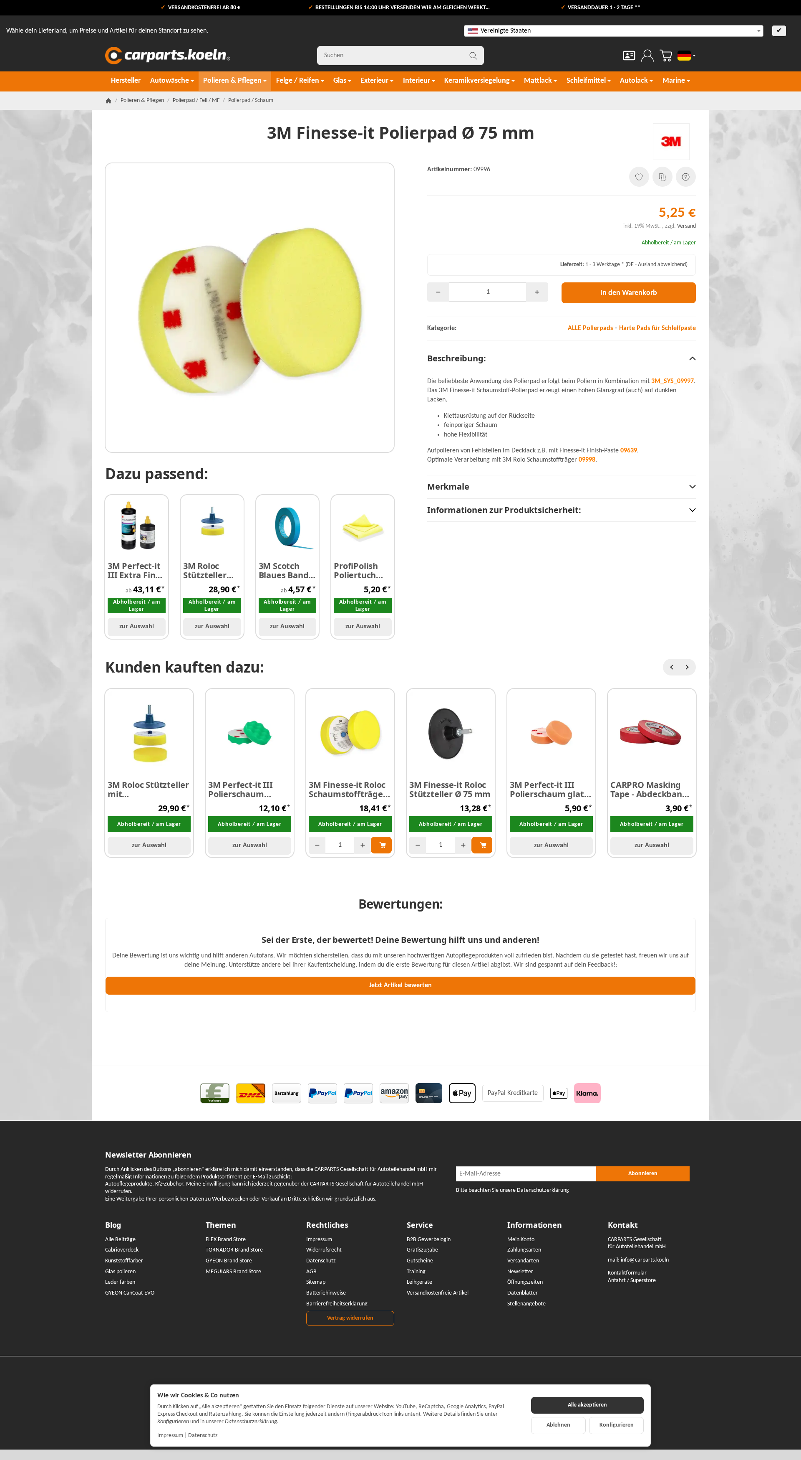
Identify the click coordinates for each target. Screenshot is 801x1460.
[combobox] (613, 31)
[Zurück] (671, 667)
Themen (221, 1225)
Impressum (170, 1435)
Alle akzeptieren (587, 1405)
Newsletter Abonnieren (148, 1155)
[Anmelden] (647, 55)
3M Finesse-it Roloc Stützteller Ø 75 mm (450, 789)
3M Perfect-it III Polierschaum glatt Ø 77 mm (548, 789)
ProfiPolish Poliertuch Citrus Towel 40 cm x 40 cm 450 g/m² (361, 570)
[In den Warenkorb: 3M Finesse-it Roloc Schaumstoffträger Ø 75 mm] (381, 845)
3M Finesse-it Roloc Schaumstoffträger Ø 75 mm (348, 789)
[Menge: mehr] (537, 292)
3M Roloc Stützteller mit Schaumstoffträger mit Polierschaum (148, 789)
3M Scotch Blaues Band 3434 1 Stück (284, 570)
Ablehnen (558, 1425)
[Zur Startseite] (167, 55)
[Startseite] (108, 100)
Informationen (534, 1225)
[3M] (671, 141)
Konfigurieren (616, 1425)
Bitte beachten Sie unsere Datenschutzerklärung (512, 1190)
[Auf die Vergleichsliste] (662, 177)
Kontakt (623, 1225)
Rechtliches (327, 1225)
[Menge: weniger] (438, 292)
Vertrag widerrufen (350, 1318)
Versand (686, 226)
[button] (561, 358)
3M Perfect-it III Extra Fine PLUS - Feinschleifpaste (137, 570)
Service (420, 1225)
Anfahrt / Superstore (632, 1280)
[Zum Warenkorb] (666, 55)
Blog (113, 1225)
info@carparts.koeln (645, 1260)
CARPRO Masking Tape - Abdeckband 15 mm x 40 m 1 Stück (649, 789)
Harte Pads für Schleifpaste (657, 328)
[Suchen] (473, 55)
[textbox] (613, 30)
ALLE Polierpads (590, 328)
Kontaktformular (627, 1273)
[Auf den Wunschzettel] (639, 177)
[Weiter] (687, 667)
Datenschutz (203, 1435)
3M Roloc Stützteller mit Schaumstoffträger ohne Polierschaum (212, 570)
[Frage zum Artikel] (686, 177)
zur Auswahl (136, 626)
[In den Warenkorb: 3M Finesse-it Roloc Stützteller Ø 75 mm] (481, 845)
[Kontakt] (629, 55)
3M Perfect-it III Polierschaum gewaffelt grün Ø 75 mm (248, 789)
